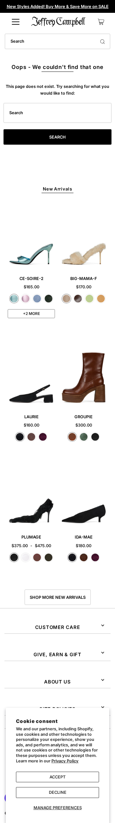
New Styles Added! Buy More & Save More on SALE (58, 6)
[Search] (102, 41)
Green (83, 436)
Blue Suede (37, 298)
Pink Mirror (25, 298)
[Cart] (101, 22)
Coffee (77, 298)
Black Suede (19, 436)
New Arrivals (57, 188)
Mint (89, 298)
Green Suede (48, 298)
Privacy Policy (65, 761)
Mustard (100, 298)
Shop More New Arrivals (58, 597)
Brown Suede (31, 436)
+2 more (31, 313)
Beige (66, 298)
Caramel (72, 436)
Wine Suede (42, 436)
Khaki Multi (48, 557)
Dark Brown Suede (83, 557)
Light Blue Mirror (14, 298)
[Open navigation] (16, 22)
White (25, 557)
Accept (57, 777)
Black (95, 436)
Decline (57, 792)
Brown (37, 557)
